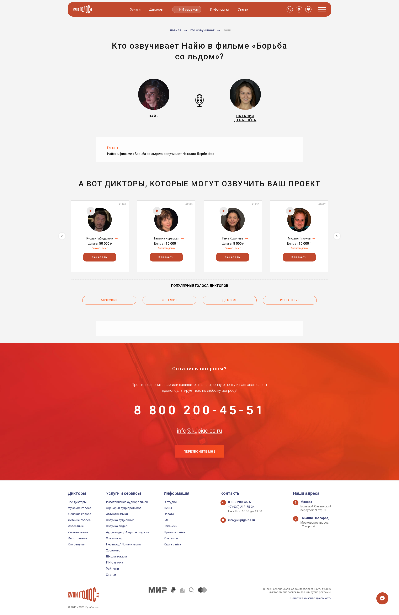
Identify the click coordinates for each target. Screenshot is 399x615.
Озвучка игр (114, 538)
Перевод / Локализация (123, 544)
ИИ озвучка (114, 562)
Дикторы (156, 9)
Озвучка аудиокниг (120, 520)
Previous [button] (62, 236)
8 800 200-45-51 (199, 410)
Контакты (171, 538)
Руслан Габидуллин (99, 238)
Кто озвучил (76, 544)
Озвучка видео (117, 526)
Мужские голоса (79, 508)
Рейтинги (112, 569)
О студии (170, 502)
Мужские (109, 300)
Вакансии (170, 526)
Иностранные (77, 538)
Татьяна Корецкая (166, 238)
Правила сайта (174, 532)
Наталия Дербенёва (198, 154)
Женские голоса (79, 514)
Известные (289, 300)
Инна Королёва (232, 238)
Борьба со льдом (147, 154)
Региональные (78, 532)
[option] (100, 236)
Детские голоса (79, 520)
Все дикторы (77, 502)
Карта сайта (172, 544)
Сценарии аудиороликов (124, 508)
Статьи (243, 9)
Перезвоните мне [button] (199, 451)
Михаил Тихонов (299, 238)
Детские (229, 300)
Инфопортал (219, 9)
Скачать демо (99, 248)
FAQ (166, 520)
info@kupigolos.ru (199, 431)
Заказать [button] (99, 257)
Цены (168, 508)
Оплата (169, 514)
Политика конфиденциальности (311, 598)
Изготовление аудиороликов (127, 502)
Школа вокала (116, 556)
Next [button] (337, 236)
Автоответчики (117, 514)
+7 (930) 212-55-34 (241, 507)
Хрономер (113, 550)
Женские (169, 300)
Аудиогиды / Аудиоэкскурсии (127, 532)
